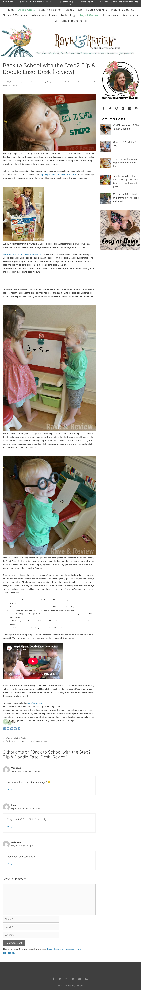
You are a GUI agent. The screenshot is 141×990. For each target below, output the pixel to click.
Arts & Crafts (26, 9)
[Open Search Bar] (70, 5)
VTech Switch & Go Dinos (17, 738)
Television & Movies (44, 15)
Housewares (110, 15)
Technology (68, 15)
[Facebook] (103, 108)
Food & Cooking (96, 9)
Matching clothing (122, 9)
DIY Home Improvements (70, 20)
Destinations (130, 15)
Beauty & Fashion (50, 9)
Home (10, 9)
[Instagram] (116, 108)
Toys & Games (89, 15)
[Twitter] (110, 108)
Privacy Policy (86, 1)
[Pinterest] (123, 108)
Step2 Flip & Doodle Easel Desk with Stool (58, 174)
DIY (80, 9)
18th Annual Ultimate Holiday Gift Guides (118, 1)
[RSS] (86, 979)
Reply (9, 789)
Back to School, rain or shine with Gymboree (26, 741)
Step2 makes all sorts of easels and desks (22, 254)
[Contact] (129, 108)
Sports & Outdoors (15, 15)
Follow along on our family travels (35, 1)
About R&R (8, 1)
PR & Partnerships (65, 1)
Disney (69, 9)
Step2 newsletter (34, 703)
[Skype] (136, 108)
